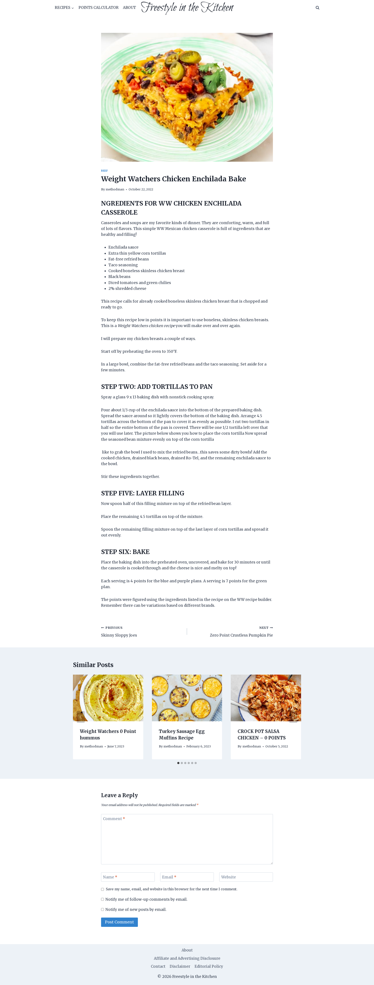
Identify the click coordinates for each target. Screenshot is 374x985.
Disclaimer (180, 966)
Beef (104, 170)
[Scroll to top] (363, 978)
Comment (114, 818)
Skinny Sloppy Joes (119, 632)
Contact (158, 966)
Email (169, 877)
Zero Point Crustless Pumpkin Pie (241, 632)
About (129, 7)
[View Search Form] (317, 8)
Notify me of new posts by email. (135, 909)
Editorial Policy (209, 966)
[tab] (178, 763)
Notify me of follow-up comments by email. (146, 899)
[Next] (293, 717)
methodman (115, 189)
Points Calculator (99, 7)
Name (110, 877)
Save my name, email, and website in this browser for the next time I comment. (171, 889)
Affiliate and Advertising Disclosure (187, 958)
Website (228, 877)
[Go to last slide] (81, 717)
